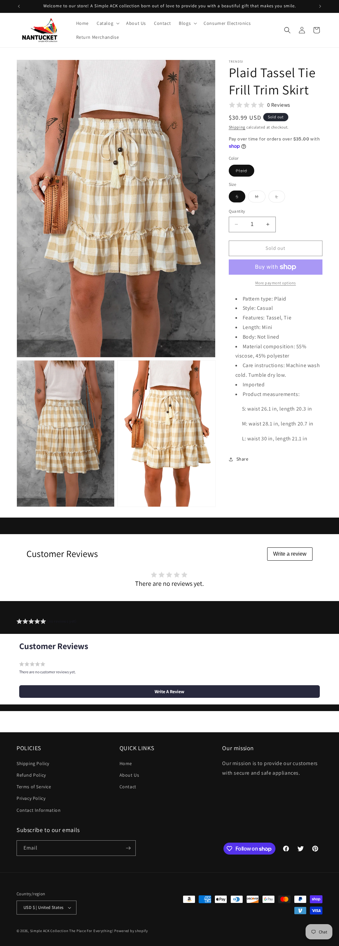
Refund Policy (31, 775)
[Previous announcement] (19, 6)
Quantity (237, 211)
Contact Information (39, 810)
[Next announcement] (320, 6)
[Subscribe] (128, 848)
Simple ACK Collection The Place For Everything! (72, 930)
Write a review (290, 554)
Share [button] (242, 459)
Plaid (245, 172)
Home (126, 763)
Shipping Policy (33, 763)
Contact (128, 787)
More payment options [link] (275, 282)
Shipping (237, 127)
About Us (129, 775)
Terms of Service (34, 787)
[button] (107, 23)
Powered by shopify (131, 930)
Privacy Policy (31, 798)
